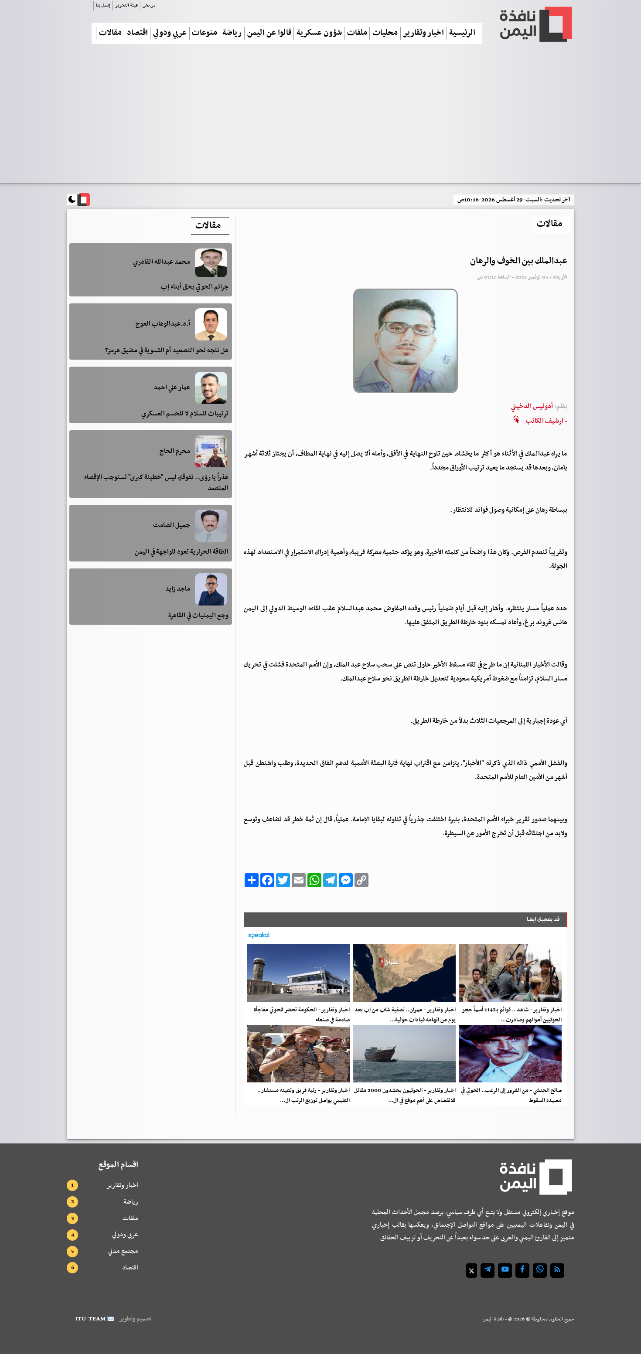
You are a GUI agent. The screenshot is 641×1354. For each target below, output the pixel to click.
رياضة (232, 33)
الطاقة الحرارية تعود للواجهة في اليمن (181, 552)
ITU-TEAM (90, 1319)
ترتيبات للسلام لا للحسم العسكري (184, 414)
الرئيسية (462, 33)
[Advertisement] (320, 117)
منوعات (204, 33)
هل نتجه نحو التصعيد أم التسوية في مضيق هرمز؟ (166, 350)
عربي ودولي (170, 33)
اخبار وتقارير (423, 33)
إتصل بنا (103, 5)
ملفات (357, 33)
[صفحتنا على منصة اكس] (471, 1270)
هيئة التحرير (126, 5)
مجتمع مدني (123, 1251)
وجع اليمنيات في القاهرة (198, 615)
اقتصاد (137, 33)
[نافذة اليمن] (535, 24)
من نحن (149, 5)
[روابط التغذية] (557, 1270)
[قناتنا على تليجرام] (487, 1270)
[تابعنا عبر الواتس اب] (540, 1270)
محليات (385, 33)
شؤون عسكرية (319, 33)
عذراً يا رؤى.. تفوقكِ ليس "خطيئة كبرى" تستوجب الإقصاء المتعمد (156, 483)
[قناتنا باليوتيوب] (505, 1270)
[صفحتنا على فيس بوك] (522, 1270)
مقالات (110, 33)
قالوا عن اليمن (269, 33)
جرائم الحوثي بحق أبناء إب (194, 287)
